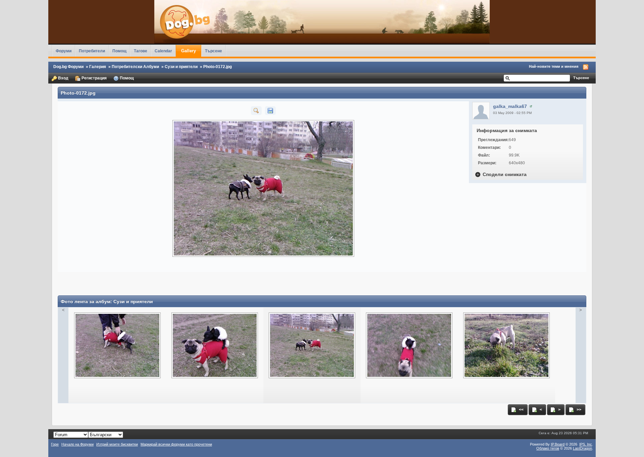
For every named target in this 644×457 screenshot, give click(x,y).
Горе (55, 444)
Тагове (140, 51)
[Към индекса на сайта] (322, 22)
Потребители (92, 51)
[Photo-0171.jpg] (409, 342)
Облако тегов (547, 448)
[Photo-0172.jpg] (256, 110)
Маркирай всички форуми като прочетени (176, 444)
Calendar (163, 51)
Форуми (63, 51)
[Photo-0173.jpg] (214, 342)
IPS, (585, 444)
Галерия (97, 66)
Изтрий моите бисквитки (117, 444)
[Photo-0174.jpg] (117, 342)
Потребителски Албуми (135, 66)
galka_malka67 (510, 106)
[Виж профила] (531, 106)
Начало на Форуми (77, 444)
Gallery (188, 50)
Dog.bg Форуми (68, 66)
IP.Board (558, 444)
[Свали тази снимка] (270, 110)
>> (578, 409)
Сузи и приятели (181, 66)
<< (521, 409)
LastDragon (582, 448)
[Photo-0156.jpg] (506, 342)
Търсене (213, 51)
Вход (62, 78)
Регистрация (93, 78)
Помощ (119, 51)
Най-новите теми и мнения (553, 66)
